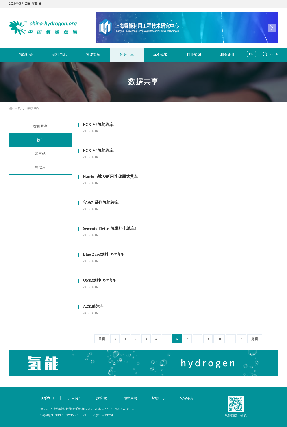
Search (273, 54)
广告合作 (75, 398)
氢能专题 (93, 54)
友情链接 (186, 398)
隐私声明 (130, 398)
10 (219, 339)
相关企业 (227, 54)
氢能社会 (26, 54)
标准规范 (160, 54)
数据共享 (127, 54)
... (230, 339)
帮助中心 (158, 398)
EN (251, 54)
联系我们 (47, 398)
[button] (272, 28)
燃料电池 (59, 54)
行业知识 (194, 54)
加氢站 (40, 154)
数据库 (40, 167)
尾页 (254, 339)
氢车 (40, 140)
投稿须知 (102, 398)
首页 (18, 108)
